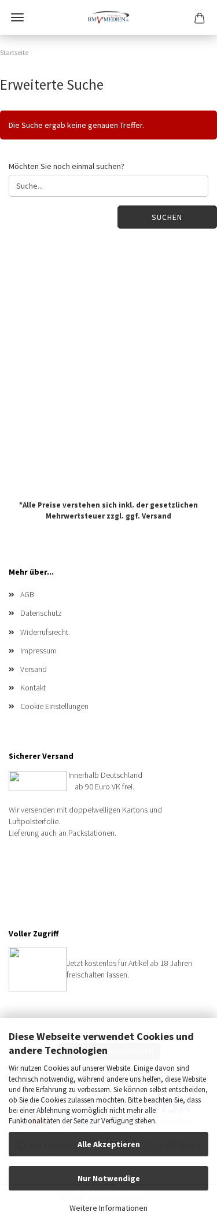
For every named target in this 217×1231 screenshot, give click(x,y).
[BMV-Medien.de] (108, 17)
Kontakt (33, 687)
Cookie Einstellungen (54, 706)
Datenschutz (41, 613)
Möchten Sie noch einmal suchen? (66, 166)
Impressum (38, 650)
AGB (27, 594)
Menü (17, 17)
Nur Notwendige (109, 1178)
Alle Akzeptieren (109, 1144)
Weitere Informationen (108, 1208)
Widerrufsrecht (44, 632)
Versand (156, 515)
